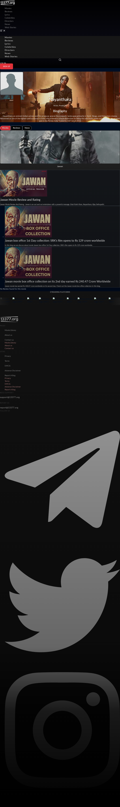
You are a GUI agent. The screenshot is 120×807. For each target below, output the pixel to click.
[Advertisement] (42, 5)
